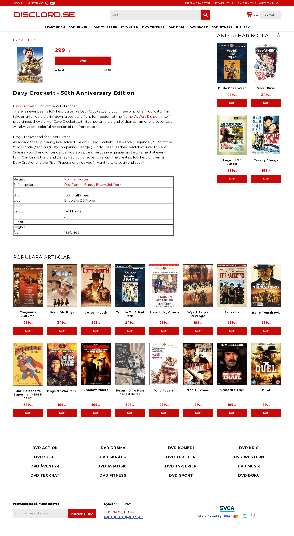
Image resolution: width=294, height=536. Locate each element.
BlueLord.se (112, 512)
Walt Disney (148, 117)
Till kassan (270, 14)
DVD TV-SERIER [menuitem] (105, 27)
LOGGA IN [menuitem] (18, 3)
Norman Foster (76, 179)
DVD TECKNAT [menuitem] (153, 27)
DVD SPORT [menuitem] (198, 27)
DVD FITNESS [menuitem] (222, 27)
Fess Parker (73, 185)
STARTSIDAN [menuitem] (55, 27)
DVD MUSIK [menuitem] (129, 27)
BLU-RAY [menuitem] (243, 27)
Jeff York (114, 185)
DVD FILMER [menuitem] (78, 27)
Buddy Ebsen (95, 185)
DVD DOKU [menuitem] (177, 27)
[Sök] (205, 15)
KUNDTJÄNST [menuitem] (35, 3)
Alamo (128, 117)
